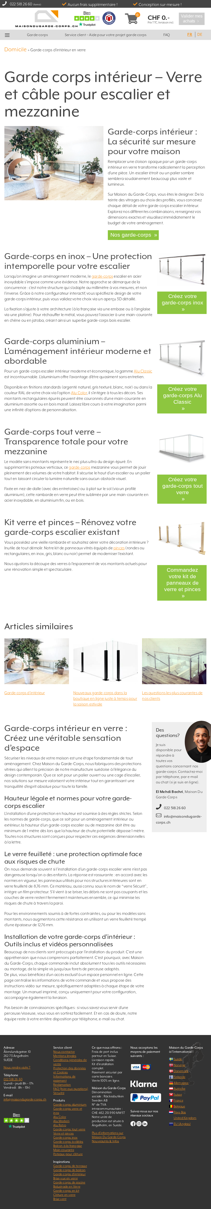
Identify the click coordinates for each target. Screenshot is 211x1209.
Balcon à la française (67, 1132)
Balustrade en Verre (66, 1173)
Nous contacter (64, 1038)
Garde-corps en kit (66, 1177)
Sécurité (58, 1079)
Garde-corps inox (65, 1124)
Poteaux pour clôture (68, 1140)
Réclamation (62, 1071)
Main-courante (63, 1136)
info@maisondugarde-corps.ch (25, 1086)
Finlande (180, 1063)
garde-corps (102, 275)
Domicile (15, 49)
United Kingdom (185, 1104)
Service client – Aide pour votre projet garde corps (105, 35)
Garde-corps (37, 35)
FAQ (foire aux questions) (70, 1075)
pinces (119, 545)
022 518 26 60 (21, 4)
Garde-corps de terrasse (70, 1152)
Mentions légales (64, 1042)
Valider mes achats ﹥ (191, 18)
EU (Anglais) (182, 1110)
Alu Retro (59, 1111)
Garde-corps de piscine (69, 1169)
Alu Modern (61, 1107)
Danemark (181, 1057)
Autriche (180, 1075)
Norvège (179, 1051)
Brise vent (59, 1185)
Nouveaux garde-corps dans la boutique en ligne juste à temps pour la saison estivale (105, 685)
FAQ (166, 35)
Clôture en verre (64, 1181)
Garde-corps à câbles (68, 1128)
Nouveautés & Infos (105, 1127)
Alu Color (79, 392)
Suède (178, 1045)
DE (199, 34)
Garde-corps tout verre (69, 1115)
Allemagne (181, 1069)
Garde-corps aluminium (69, 1091)
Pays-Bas (180, 1098)
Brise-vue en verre (65, 1164)
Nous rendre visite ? (17, 1054)
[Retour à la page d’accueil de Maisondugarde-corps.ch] (46, 18)
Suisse (178, 1081)
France (178, 1087)
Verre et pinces (63, 1120)
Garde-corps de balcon (69, 1156)
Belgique (179, 1093)
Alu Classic (143, 370)
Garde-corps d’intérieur (24, 679)
